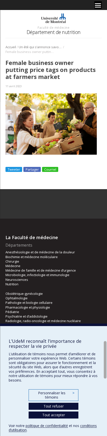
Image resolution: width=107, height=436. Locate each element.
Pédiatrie (12, 312)
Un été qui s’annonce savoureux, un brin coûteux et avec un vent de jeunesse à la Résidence (40, 47)
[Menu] (98, 5)
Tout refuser (54, 406)
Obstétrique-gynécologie (24, 293)
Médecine (12, 266)
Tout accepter (53, 415)
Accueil (10, 47)
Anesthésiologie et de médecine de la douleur (40, 252)
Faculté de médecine (53, 27)
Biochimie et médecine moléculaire (31, 257)
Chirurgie (12, 261)
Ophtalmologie (16, 298)
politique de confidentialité (47, 425)
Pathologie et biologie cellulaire (29, 302)
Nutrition (11, 284)
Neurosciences (16, 279)
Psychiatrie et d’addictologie (26, 316)
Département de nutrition (54, 32)
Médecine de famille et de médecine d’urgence (40, 270)
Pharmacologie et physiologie (27, 307)
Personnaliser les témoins (56, 395)
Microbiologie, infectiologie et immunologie (37, 275)
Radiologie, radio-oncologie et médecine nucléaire (43, 321)
